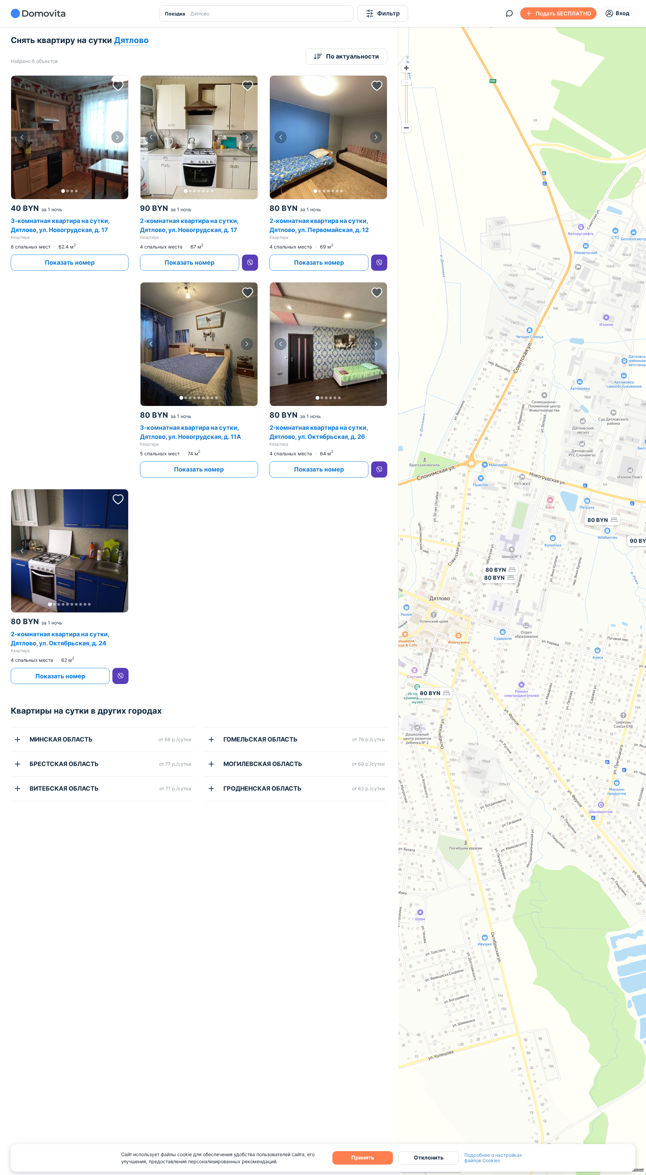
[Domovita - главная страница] (38, 13)
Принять (362, 1157)
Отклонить (428, 1157)
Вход (623, 13)
